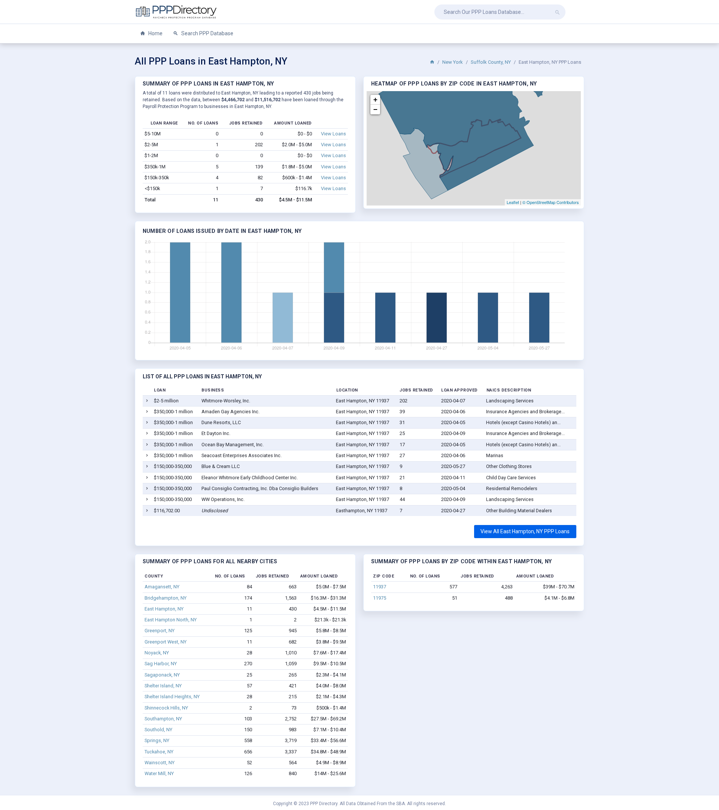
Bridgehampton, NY (165, 598)
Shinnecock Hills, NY (166, 708)
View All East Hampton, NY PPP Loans (525, 531)
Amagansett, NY (162, 587)
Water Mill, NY (159, 773)
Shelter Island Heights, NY (172, 696)
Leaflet (513, 202)
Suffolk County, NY (491, 62)
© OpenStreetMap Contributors (550, 202)
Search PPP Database (206, 33)
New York (452, 62)
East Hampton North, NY (171, 619)
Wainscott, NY (160, 762)
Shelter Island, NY (163, 685)
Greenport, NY (160, 630)
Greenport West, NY (165, 642)
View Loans (333, 133)
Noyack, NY (157, 653)
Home (155, 33)
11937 (379, 587)
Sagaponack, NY (162, 675)
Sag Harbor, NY (161, 663)
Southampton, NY (163, 719)
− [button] (375, 109)
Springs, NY (157, 740)
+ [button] (375, 100)
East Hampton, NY (164, 609)
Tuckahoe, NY (159, 751)
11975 (379, 598)
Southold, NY (158, 729)
